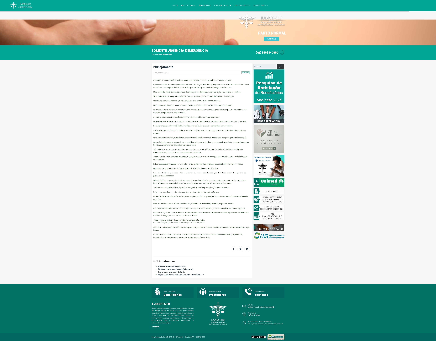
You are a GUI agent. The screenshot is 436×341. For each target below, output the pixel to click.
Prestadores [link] (217, 295)
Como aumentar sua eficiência (171, 272)
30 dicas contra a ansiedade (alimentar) (175, 269)
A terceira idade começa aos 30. (172, 266)
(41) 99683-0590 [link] (267, 52)
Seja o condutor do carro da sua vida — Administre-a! (181, 275)
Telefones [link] (261, 295)
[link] (259, 337)
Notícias (245, 73)
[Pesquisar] (280, 66)
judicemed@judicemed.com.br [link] (261, 307)
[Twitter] (240, 249)
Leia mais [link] (155, 327)
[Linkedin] (247, 249)
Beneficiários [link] (173, 295)
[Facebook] (233, 249)
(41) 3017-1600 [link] (254, 315)
